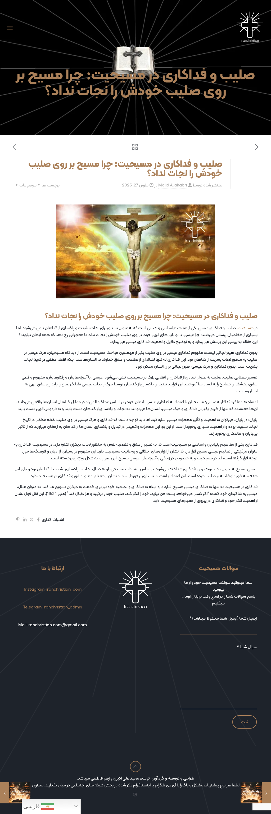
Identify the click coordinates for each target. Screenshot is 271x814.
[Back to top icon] (135, 766)
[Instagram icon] (135, 794)
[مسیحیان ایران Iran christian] (250, 28)
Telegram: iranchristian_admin (52, 607)
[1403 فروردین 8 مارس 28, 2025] (4, 792)
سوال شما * (247, 646)
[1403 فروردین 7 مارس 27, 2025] (266, 792)
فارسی (32, 806)
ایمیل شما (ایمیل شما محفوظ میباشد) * (223, 618)
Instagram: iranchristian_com (53, 589)
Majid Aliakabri (172, 185)
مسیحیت (246, 327)
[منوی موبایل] (9, 28)
